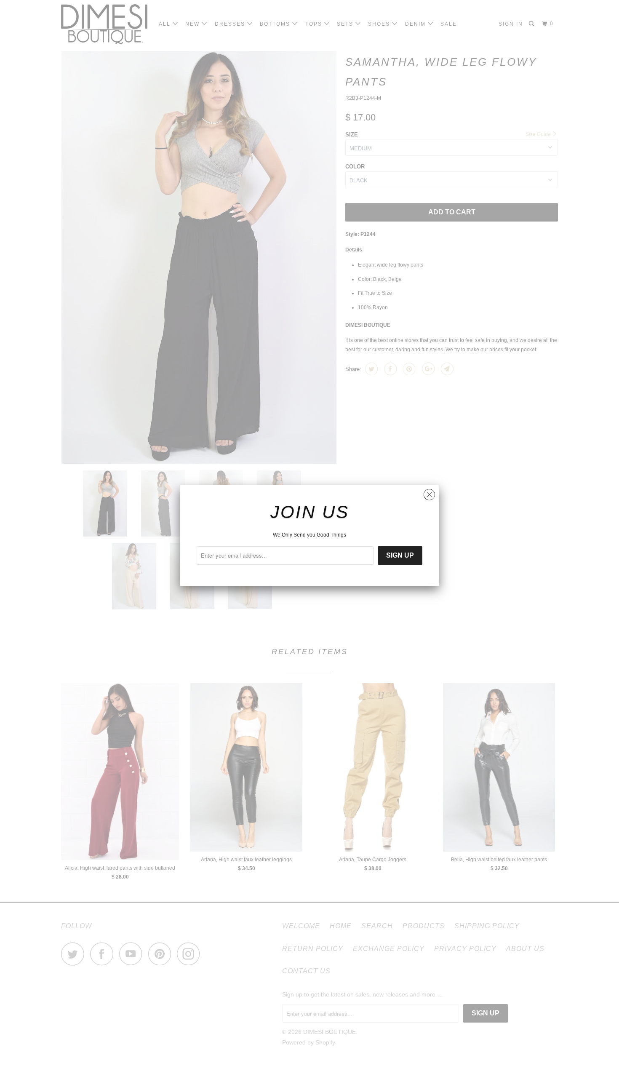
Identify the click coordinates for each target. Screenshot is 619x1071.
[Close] (429, 492)
